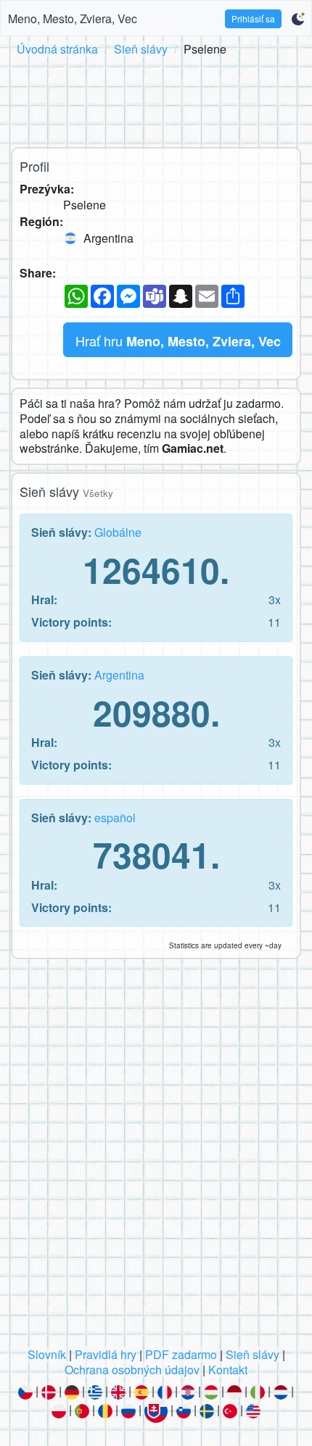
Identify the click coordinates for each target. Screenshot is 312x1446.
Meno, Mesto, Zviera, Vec (72, 18)
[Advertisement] (156, 99)
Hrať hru (178, 341)
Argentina (119, 674)
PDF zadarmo (181, 1354)
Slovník (47, 1354)
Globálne (117, 532)
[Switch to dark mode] (297, 19)
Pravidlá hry (105, 1354)
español (115, 817)
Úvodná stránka (57, 49)
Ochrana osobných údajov (132, 1369)
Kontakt (227, 1369)
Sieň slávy (141, 49)
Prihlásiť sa (253, 18)
